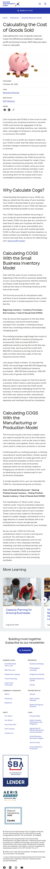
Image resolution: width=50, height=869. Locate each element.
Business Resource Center (32, 18)
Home (5, 18)
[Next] (44, 600)
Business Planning (11, 93)
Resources (14, 18)
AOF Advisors (9, 101)
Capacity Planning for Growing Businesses (19, 611)
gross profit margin (16, 241)
